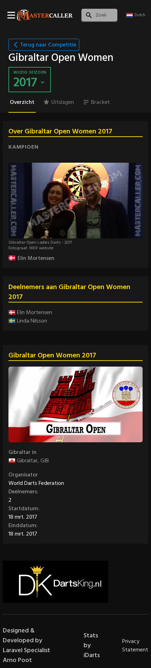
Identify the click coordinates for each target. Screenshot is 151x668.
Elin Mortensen (36, 258)
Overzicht (22, 102)
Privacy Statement (135, 645)
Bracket (100, 102)
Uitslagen (62, 102)
